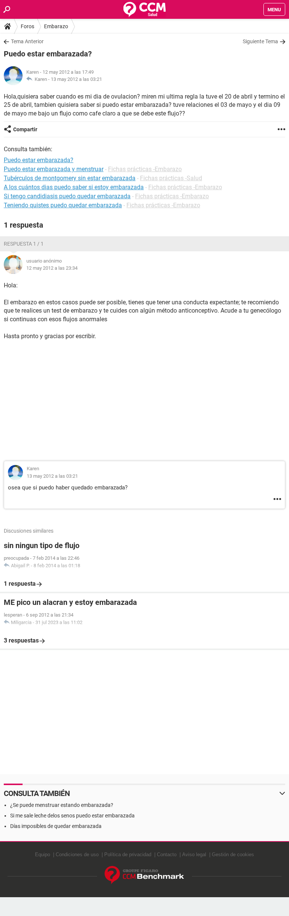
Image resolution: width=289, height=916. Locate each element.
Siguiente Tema (260, 41)
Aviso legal (194, 854)
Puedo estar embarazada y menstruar (53, 169)
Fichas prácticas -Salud (171, 178)
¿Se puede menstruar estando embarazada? (61, 805)
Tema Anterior (27, 41)
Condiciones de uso (77, 854)
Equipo (42, 854)
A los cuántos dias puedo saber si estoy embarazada (74, 187)
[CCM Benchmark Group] (144, 875)
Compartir (25, 129)
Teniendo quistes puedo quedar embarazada (63, 205)
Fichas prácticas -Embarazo (145, 169)
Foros (27, 26)
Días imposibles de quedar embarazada (56, 826)
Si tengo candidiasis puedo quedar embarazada (67, 196)
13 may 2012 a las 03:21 (76, 79)
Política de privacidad (127, 854)
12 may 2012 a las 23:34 (52, 268)
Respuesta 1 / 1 (24, 244)
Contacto (166, 854)
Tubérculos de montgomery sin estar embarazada (69, 178)
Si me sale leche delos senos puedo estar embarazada (72, 816)
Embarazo (56, 26)
